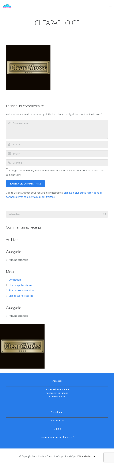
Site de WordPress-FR (21, 295)
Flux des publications (20, 285)
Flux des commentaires (21, 290)
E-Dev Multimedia (86, 456)
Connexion (15, 279)
